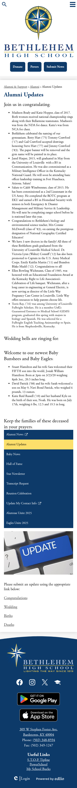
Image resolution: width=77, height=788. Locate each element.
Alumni (34, 87)
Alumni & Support (15, 87)
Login (21, 778)
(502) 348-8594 (44, 740)
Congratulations (15, 598)
